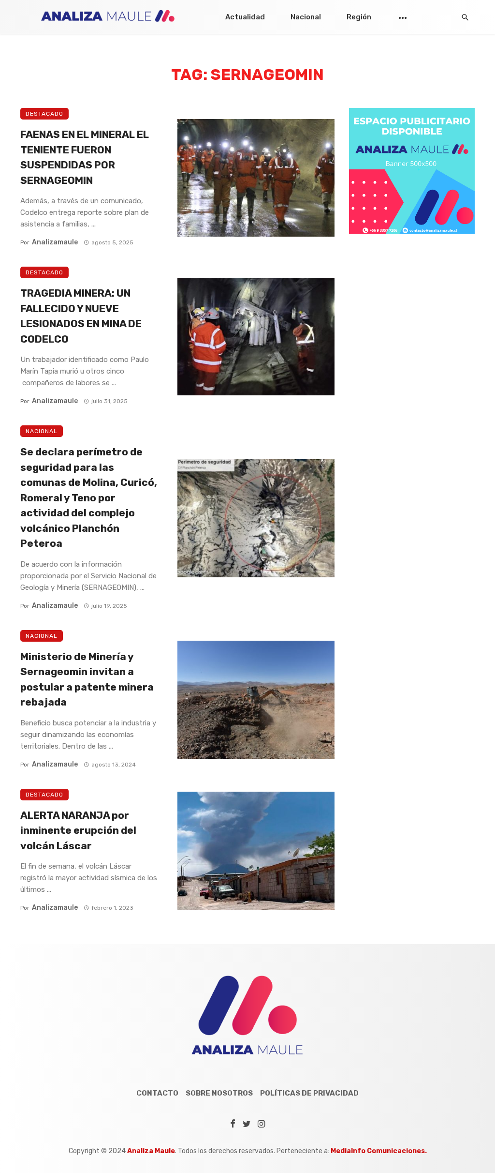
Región (359, 17)
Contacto (157, 1093)
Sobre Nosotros (219, 1093)
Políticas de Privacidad (309, 1093)
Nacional (306, 17)
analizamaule (55, 242)
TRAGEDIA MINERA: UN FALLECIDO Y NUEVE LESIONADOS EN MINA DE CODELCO (81, 316)
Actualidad (245, 17)
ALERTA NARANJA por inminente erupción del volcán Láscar (78, 830)
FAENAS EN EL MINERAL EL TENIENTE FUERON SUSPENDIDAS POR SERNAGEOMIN (84, 157)
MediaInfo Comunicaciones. (379, 1151)
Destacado (44, 113)
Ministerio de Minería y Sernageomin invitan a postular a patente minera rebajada (87, 679)
